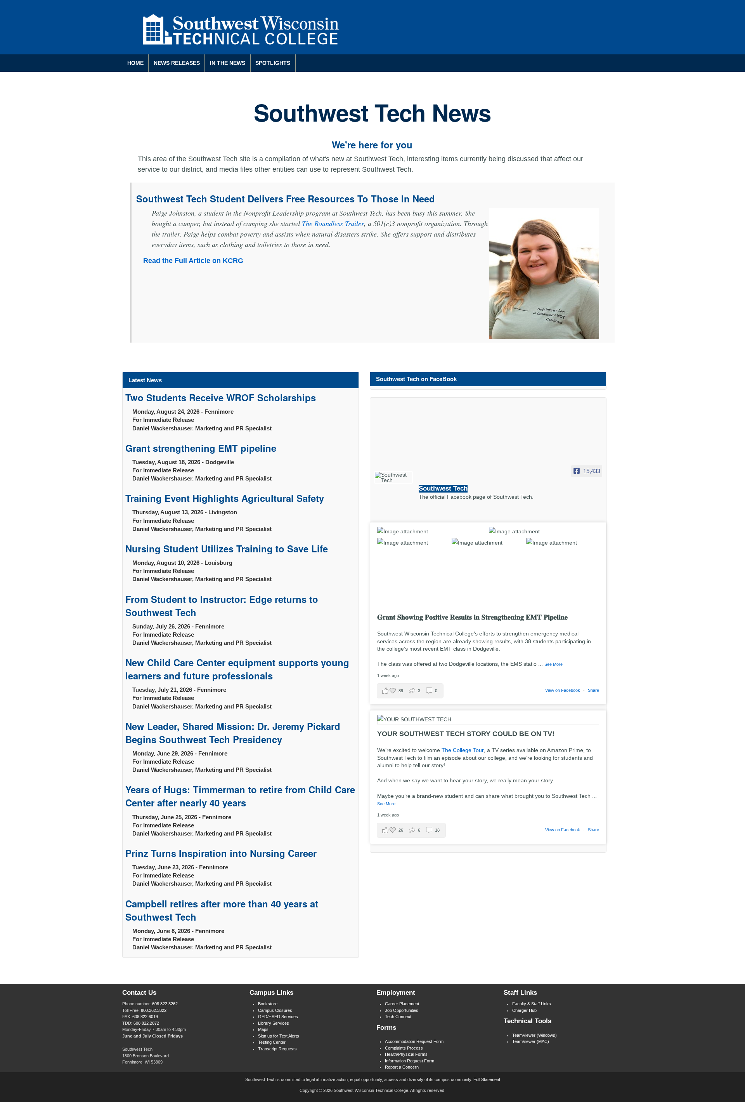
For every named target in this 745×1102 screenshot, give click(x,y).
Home (135, 63)
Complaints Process (404, 1048)
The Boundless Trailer (333, 223)
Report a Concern (402, 1067)
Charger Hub (524, 1010)
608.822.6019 (145, 1016)
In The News (227, 63)
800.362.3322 (153, 1010)
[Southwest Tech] (393, 477)
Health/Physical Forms (406, 1054)
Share (593, 690)
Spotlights (272, 63)
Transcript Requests (277, 1048)
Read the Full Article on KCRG (193, 261)
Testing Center (272, 1042)
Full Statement (486, 1079)
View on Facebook (562, 690)
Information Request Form (409, 1060)
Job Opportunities (401, 1010)
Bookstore (267, 1003)
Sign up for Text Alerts (278, 1036)
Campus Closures (275, 1010)
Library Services (273, 1023)
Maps (263, 1029)
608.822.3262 (165, 1003)
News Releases (177, 63)
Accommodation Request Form (414, 1041)
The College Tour (463, 750)
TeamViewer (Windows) (534, 1035)
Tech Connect (398, 1016)
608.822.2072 (146, 1023)
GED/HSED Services (278, 1016)
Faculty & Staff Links (531, 1003)
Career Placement (402, 1003)
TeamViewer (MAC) (530, 1041)
